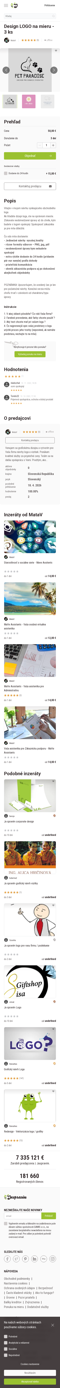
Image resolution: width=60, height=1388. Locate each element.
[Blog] (43, 1259)
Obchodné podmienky (17, 1278)
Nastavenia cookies (16, 1283)
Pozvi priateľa (26, 1297)
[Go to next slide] (54, 70)
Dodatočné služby (38, 1307)
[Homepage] (22, 5)
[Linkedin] (34, 1259)
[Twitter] (16, 1259)
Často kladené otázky (19, 1293)
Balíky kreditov (13, 1302)
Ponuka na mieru (14, 1307)
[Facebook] (7, 1259)
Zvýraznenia (32, 1302)
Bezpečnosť (45, 1288)
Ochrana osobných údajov (19, 1288)
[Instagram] (52, 1259)
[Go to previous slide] (6, 70)
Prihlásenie (49, 5)
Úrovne (10, 1297)
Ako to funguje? (44, 1293)
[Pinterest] (25, 1259)
